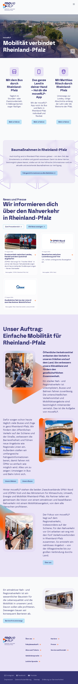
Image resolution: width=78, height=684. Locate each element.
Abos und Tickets (32, 650)
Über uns (28, 639)
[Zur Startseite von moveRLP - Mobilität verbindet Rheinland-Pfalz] (9, 6)
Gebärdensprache (32, 656)
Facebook (21, 675)
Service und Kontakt (58, 650)
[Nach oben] (9, 641)
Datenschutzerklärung (23, 679)
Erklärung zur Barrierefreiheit (53, 679)
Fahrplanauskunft (32, 644)
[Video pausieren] (72, 51)
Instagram (10, 675)
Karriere (54, 639)
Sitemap (37, 679)
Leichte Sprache (31, 661)
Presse (53, 644)
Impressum (8, 679)
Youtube (33, 675)
